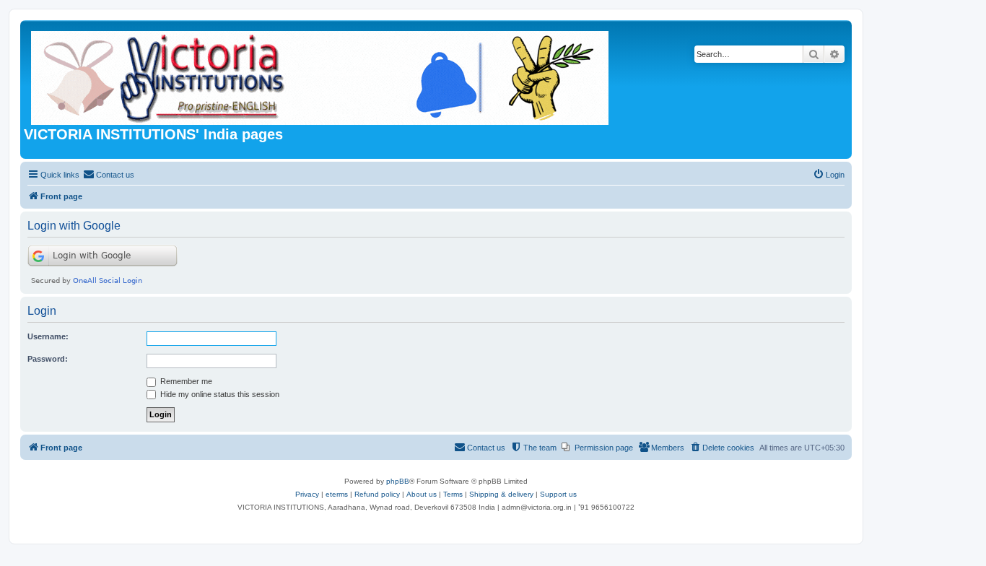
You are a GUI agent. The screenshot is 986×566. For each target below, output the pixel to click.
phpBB (397, 481)
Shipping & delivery (501, 494)
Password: (47, 358)
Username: (48, 336)
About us (421, 494)
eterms (337, 494)
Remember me (185, 381)
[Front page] (321, 75)
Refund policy (377, 494)
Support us (558, 494)
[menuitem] (108, 174)
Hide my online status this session (218, 394)
